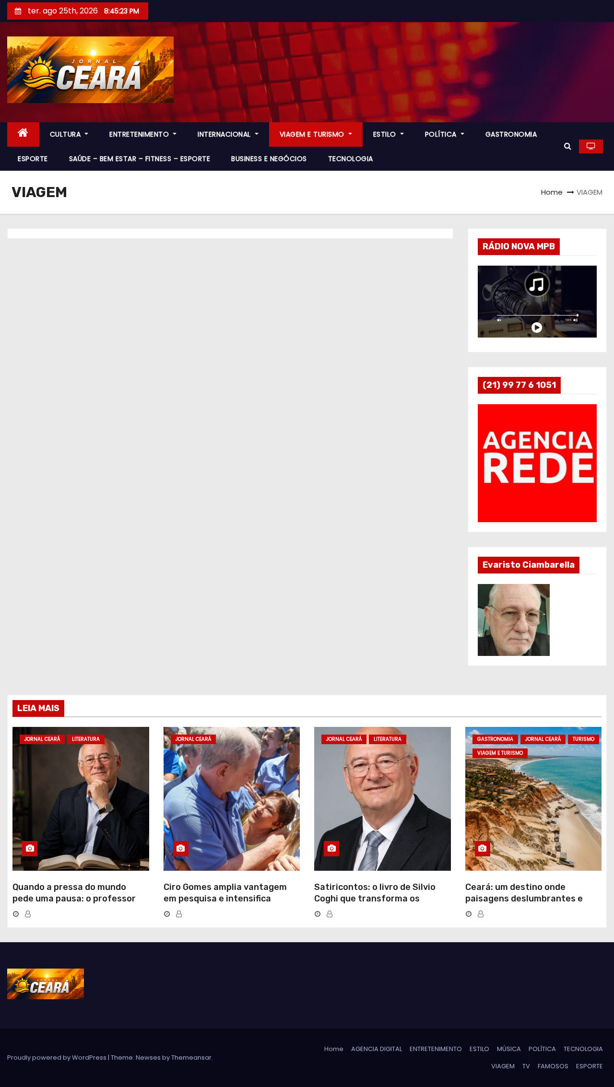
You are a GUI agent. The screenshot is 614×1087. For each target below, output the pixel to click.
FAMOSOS (553, 1066)
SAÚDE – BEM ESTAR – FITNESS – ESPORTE (140, 159)
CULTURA (66, 134)
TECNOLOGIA (350, 159)
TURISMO (583, 739)
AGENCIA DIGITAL (376, 1048)
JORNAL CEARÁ (42, 739)
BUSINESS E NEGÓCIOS (269, 159)
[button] (567, 146)
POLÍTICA (442, 134)
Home (552, 192)
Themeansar (191, 1057)
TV (526, 1066)
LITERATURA (86, 739)
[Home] (23, 134)
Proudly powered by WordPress (57, 1057)
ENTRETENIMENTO (140, 134)
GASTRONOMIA (511, 134)
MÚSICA (509, 1048)
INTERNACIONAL (225, 134)
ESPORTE (33, 159)
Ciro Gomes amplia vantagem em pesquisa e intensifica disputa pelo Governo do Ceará (229, 898)
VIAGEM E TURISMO (313, 134)
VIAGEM (503, 1066)
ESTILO (386, 134)
